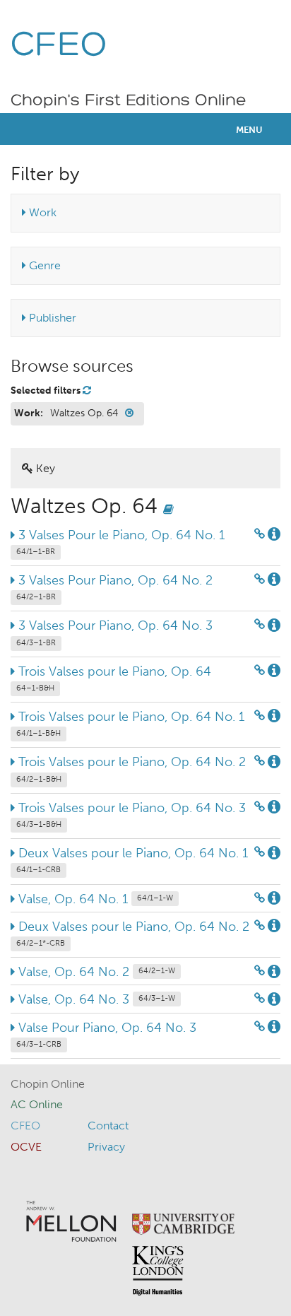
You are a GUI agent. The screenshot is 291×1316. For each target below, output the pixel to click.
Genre (43, 265)
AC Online (37, 1104)
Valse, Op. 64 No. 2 (95, 972)
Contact (108, 1125)
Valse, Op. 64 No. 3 (95, 999)
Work (41, 212)
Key (44, 468)
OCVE (26, 1146)
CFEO (59, 46)
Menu (249, 129)
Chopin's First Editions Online (129, 101)
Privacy (106, 1146)
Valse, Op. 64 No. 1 (94, 899)
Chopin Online (48, 1084)
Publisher (51, 317)
